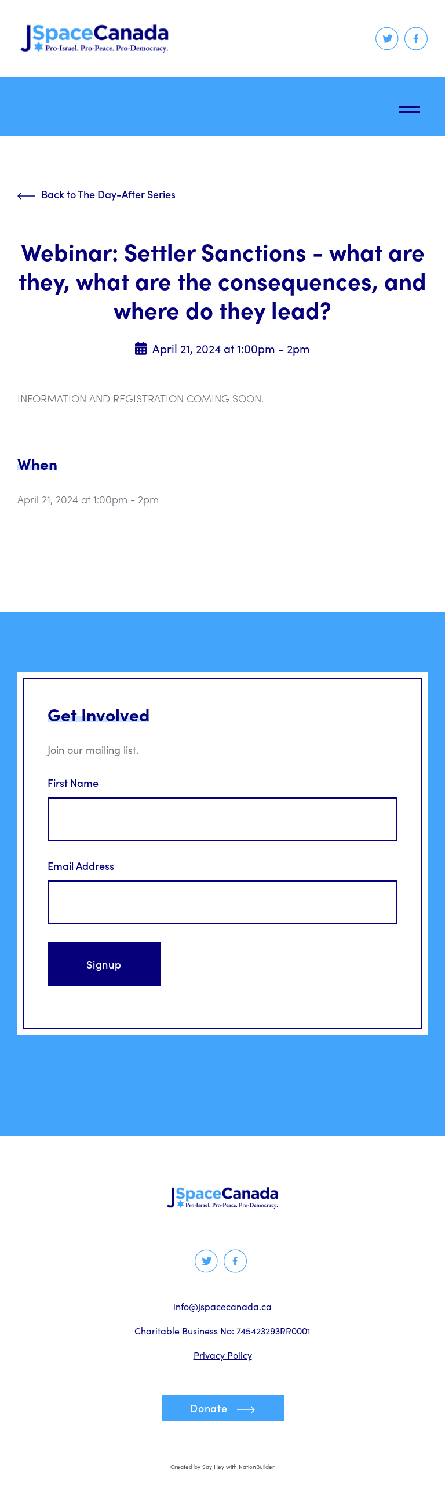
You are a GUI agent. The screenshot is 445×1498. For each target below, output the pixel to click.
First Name (73, 783)
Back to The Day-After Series (108, 194)
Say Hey (213, 1467)
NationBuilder (257, 1467)
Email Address (81, 866)
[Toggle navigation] (410, 106)
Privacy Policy (223, 1355)
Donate (209, 1408)
